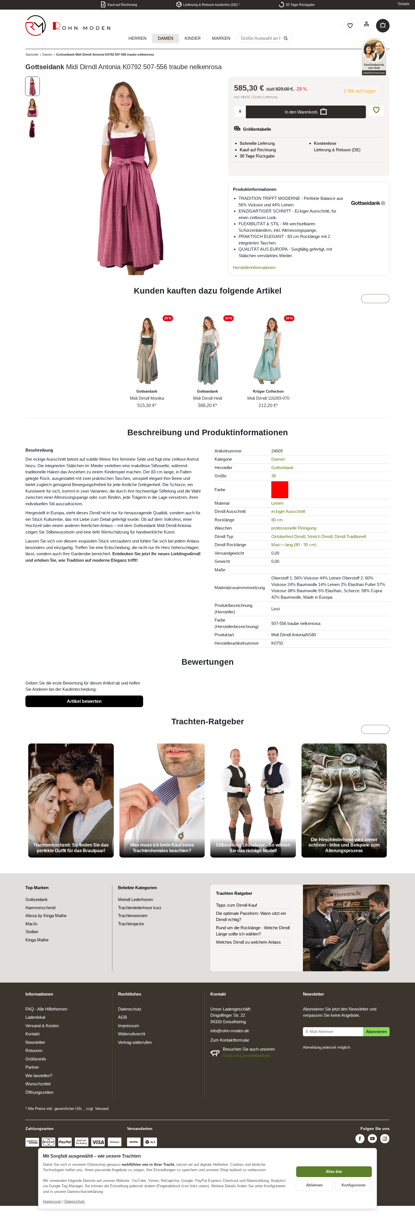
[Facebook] (360, 1139)
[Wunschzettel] (350, 25)
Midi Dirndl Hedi (207, 398)
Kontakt (32, 1033)
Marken (221, 38)
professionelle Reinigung (293, 528)
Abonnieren (376, 1031)
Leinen (277, 503)
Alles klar (334, 1171)
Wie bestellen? (38, 1075)
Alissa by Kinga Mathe (46, 915)
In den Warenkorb (301, 112)
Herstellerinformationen (254, 267)
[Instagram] (385, 1139)
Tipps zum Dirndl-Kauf (236, 905)
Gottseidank (282, 467)
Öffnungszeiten (39, 1092)
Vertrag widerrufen (135, 1042)
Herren (137, 38)
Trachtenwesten (132, 915)
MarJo (31, 923)
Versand (101, 1109)
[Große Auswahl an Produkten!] (286, 38)
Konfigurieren (354, 1185)
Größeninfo (35, 1059)
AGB (122, 1017)
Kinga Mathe (37, 939)
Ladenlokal (35, 1017)
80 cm (277, 519)
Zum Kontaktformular (229, 1040)
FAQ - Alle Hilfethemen (46, 1009)
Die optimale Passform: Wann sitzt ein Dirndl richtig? (251, 916)
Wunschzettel (38, 1083)
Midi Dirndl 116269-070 (268, 398)
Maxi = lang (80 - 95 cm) (293, 544)
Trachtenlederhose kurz (139, 907)
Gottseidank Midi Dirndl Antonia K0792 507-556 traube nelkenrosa (105, 54)
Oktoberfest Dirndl (288, 536)
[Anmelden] (366, 25)
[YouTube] (372, 1139)
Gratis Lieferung (265, 97)
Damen (165, 38)
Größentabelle (257, 129)
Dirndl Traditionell (350, 536)
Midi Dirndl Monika (147, 398)
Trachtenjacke (131, 923)
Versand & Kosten (42, 1025)
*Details (403, 4)
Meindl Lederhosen (135, 899)
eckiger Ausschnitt (288, 511)
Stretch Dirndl (319, 536)
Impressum (52, 1201)
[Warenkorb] (382, 25)
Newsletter (35, 1042)
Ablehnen (314, 1185)
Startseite (31, 54)
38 (273, 475)
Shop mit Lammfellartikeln (246, 1055)
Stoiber (31, 931)
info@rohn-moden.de (229, 1030)
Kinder (193, 38)
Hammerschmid (40, 907)
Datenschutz (74, 1201)
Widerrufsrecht (131, 1033)
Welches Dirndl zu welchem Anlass (248, 942)
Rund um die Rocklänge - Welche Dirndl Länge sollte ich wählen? (253, 931)
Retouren (33, 1050)
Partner (32, 1067)
